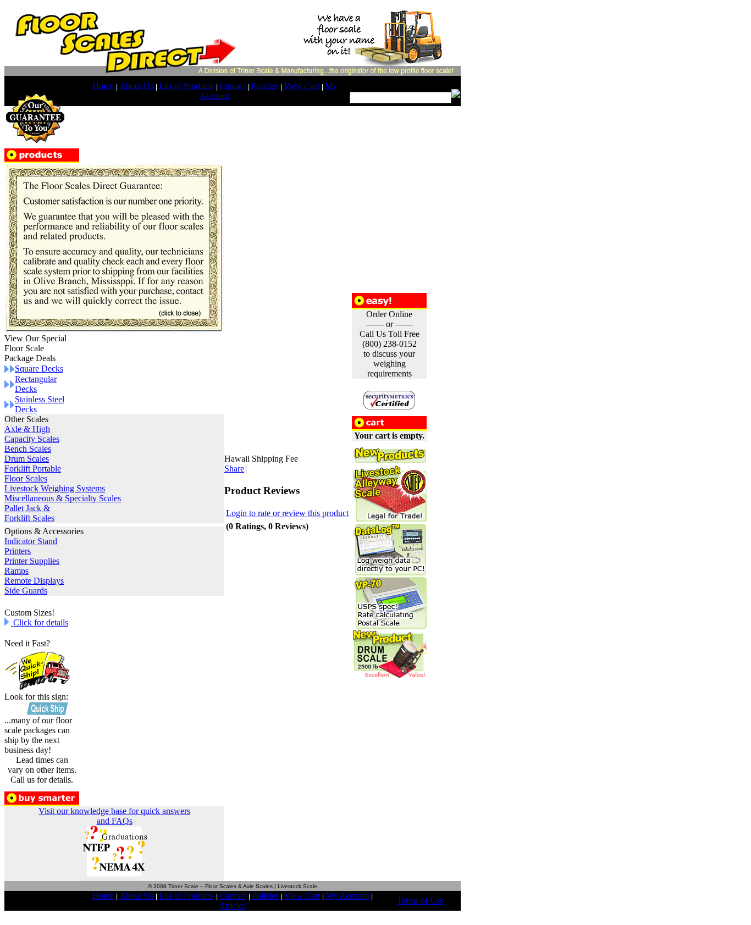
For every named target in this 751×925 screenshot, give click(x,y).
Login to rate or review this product (287, 513)
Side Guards (25, 590)
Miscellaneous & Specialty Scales (62, 498)
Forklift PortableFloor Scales (32, 473)
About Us (136, 86)
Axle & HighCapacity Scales (31, 434)
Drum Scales (26, 458)
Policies (264, 86)
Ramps (16, 570)
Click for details (39, 622)
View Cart (301, 86)
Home (103, 86)
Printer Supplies (31, 561)
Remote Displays (34, 580)
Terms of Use (420, 900)
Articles (232, 905)
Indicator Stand (30, 541)
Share (234, 468)
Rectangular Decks (36, 384)
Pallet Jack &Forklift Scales (29, 513)
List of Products (186, 86)
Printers (17, 551)
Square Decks (39, 368)
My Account (347, 895)
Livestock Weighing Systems (54, 488)
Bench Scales (27, 448)
